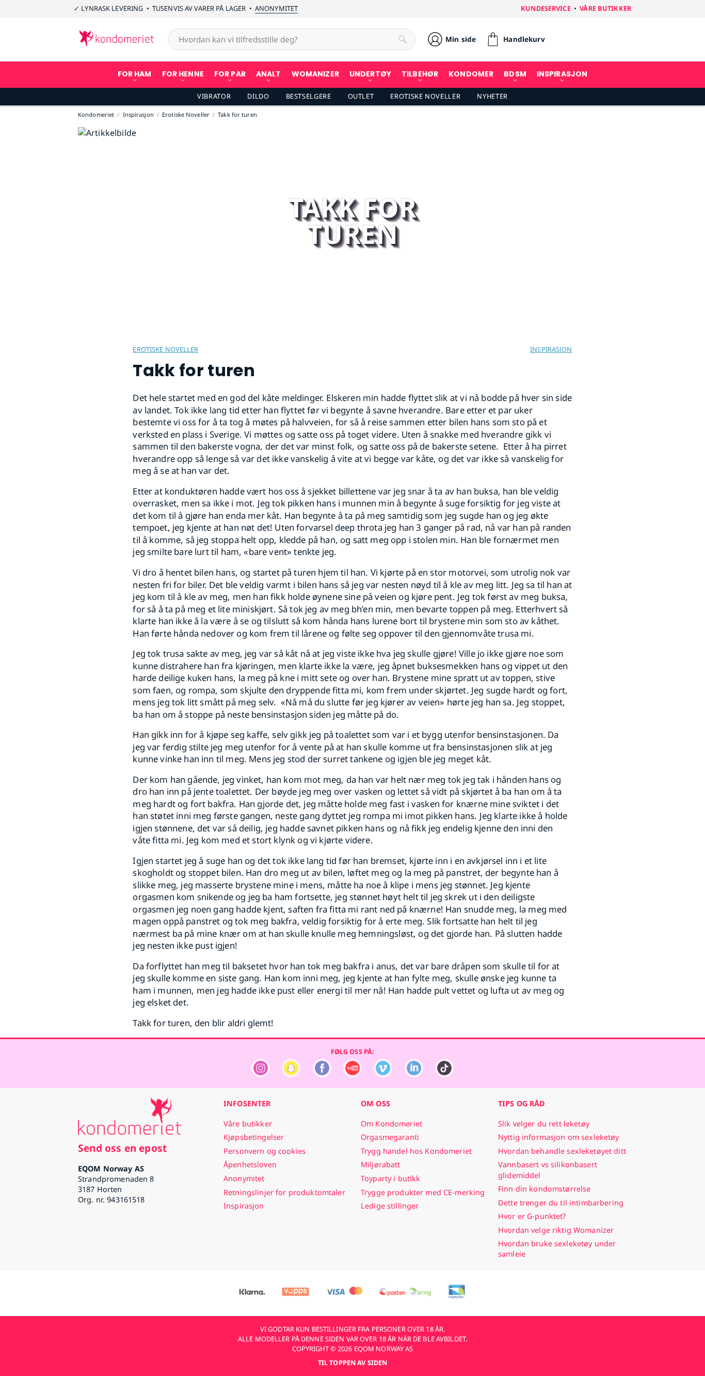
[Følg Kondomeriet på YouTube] (352, 1074)
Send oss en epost (122, 1148)
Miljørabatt (380, 1164)
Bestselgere (308, 96)
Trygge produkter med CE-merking (423, 1192)
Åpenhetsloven (250, 1164)
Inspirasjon (551, 349)
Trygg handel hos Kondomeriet (416, 1151)
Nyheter (492, 96)
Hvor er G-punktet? (532, 1216)
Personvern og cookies (264, 1151)
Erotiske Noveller (425, 96)
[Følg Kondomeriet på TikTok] (444, 1074)
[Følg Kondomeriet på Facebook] (322, 1074)
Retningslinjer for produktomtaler (284, 1192)
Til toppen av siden (352, 1362)
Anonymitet (276, 8)
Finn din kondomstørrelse (544, 1189)
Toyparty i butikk (390, 1178)
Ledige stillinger (390, 1206)
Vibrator (214, 96)
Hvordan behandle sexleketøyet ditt (562, 1151)
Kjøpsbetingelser (253, 1137)
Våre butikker (605, 8)
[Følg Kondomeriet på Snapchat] (291, 1074)
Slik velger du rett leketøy (543, 1123)
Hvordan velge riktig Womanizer (556, 1230)
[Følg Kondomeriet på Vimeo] (383, 1074)
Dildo (258, 96)
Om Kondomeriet (391, 1123)
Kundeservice (546, 8)
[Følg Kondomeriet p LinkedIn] (414, 1074)
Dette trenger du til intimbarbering (560, 1203)
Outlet (361, 96)
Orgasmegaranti (390, 1137)
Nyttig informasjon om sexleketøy (558, 1137)
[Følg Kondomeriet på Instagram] (260, 1074)
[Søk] (402, 39)
